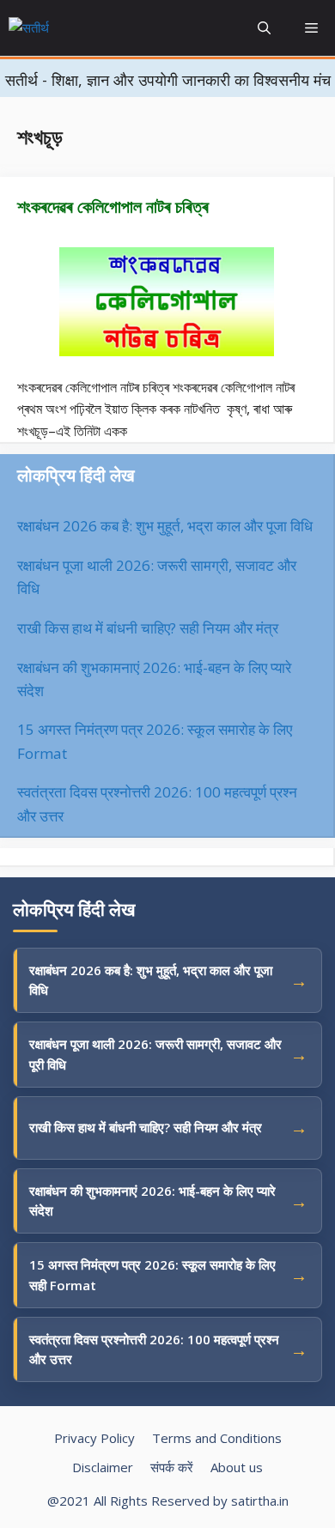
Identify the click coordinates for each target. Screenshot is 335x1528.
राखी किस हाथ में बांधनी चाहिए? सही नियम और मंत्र (147, 628)
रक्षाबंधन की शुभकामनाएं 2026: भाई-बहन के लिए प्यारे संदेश (152, 1200)
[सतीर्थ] (68, 28)
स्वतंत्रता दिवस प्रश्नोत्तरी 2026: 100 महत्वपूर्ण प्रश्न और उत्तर (154, 1349)
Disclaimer (102, 1467)
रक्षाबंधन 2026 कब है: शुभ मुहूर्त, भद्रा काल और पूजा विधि (165, 526)
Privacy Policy (94, 1437)
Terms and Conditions (217, 1437)
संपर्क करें (171, 1467)
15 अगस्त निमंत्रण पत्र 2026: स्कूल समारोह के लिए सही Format (152, 1274)
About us (236, 1467)
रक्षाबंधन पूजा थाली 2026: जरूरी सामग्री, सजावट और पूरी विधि (155, 1053)
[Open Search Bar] (264, 28)
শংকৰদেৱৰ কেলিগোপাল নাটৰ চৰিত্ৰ (113, 206)
